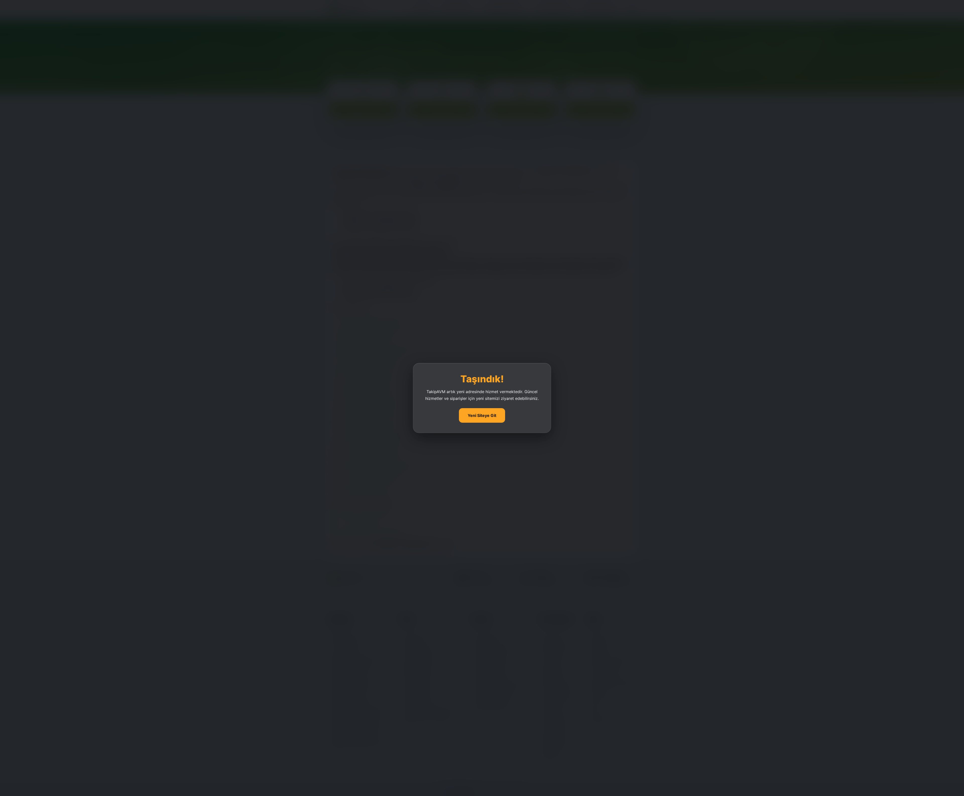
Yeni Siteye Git (482, 415)
